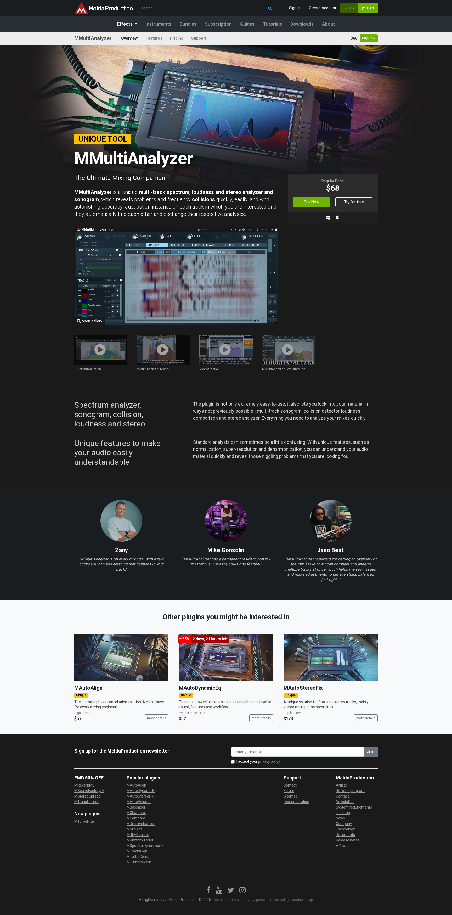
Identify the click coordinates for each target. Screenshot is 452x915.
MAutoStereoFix (303, 688)
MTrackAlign (137, 851)
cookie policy (278, 899)
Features (154, 38)
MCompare (136, 818)
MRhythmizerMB (141, 840)
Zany (121, 550)
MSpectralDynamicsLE (145, 846)
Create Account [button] (322, 7)
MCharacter (136, 813)
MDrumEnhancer (141, 824)
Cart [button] (370, 8)
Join (370, 751)
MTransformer (86, 802)
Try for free (354, 202)
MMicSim (134, 829)
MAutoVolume (139, 802)
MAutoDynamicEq (200, 688)
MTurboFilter (84, 821)
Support (198, 38)
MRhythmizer (138, 835)
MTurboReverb (139, 862)
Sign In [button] (295, 7)
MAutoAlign (88, 688)
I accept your (258, 761)
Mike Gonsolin (225, 550)
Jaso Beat (330, 550)
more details (156, 718)
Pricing (176, 38)
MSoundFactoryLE (89, 791)
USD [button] (347, 8)
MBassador (136, 807)
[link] (208, 890)
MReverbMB (84, 785)
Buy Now (368, 38)
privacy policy (269, 761)
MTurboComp (138, 857)
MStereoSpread (87, 796)
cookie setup (302, 899)
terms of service (227, 899)
